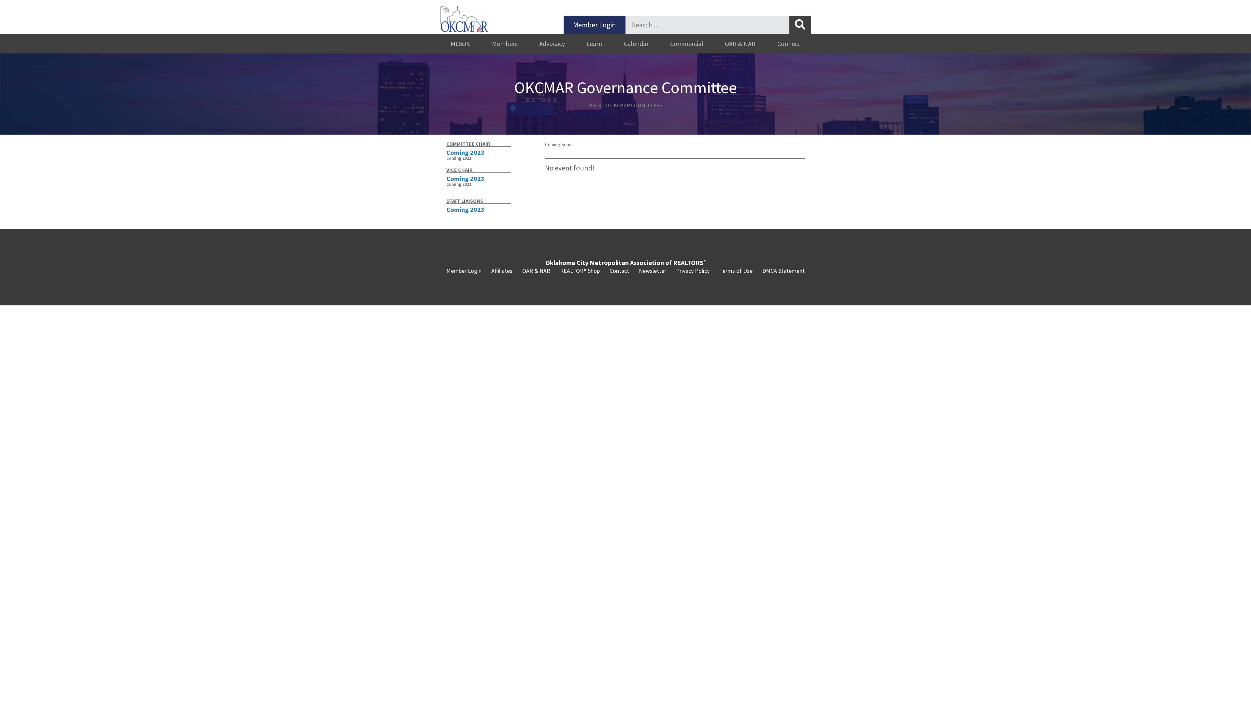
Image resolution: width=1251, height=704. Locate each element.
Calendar (636, 43)
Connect (788, 43)
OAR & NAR (740, 43)
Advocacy (552, 43)
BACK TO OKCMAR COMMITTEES (625, 105)
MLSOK (460, 43)
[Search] (800, 25)
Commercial (686, 43)
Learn (594, 43)
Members (505, 43)
